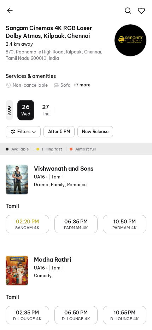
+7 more (82, 84)
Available (20, 149)
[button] (141, 11)
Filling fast (52, 149)
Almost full (85, 149)
